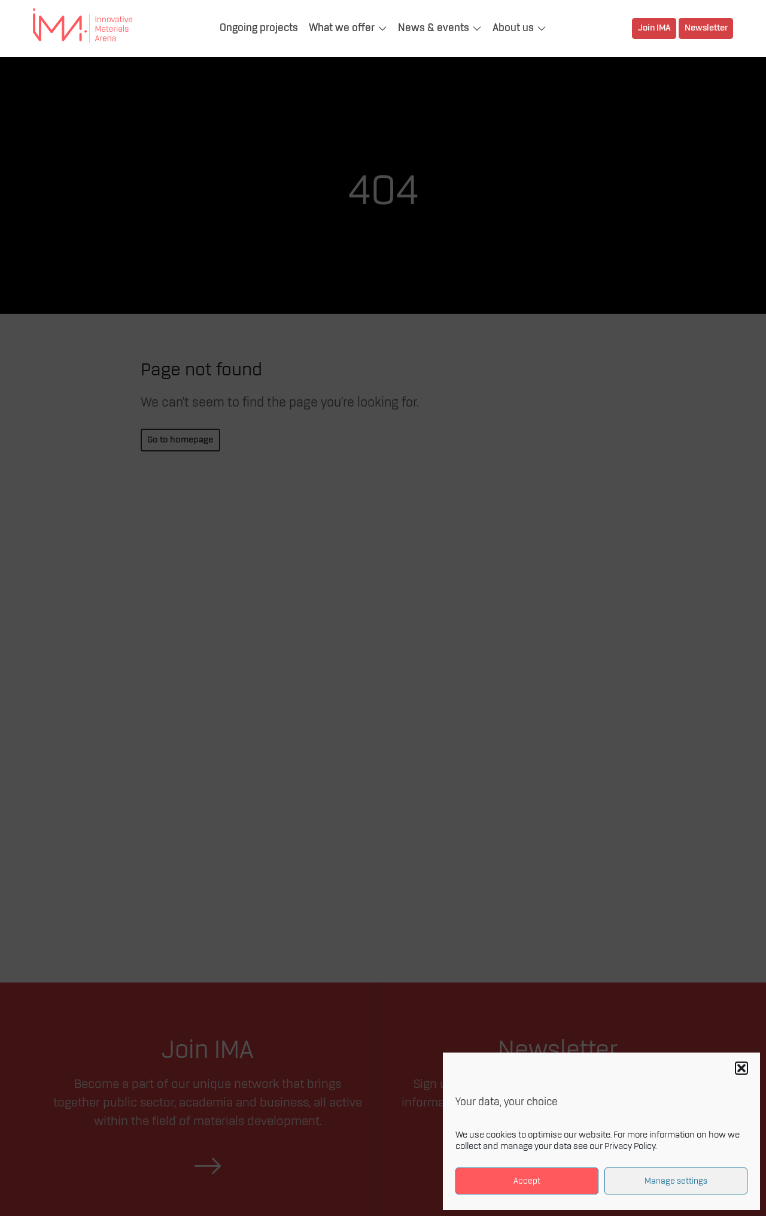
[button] (741, 1068)
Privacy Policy (629, 1146)
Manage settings (676, 1180)
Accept (526, 1180)
